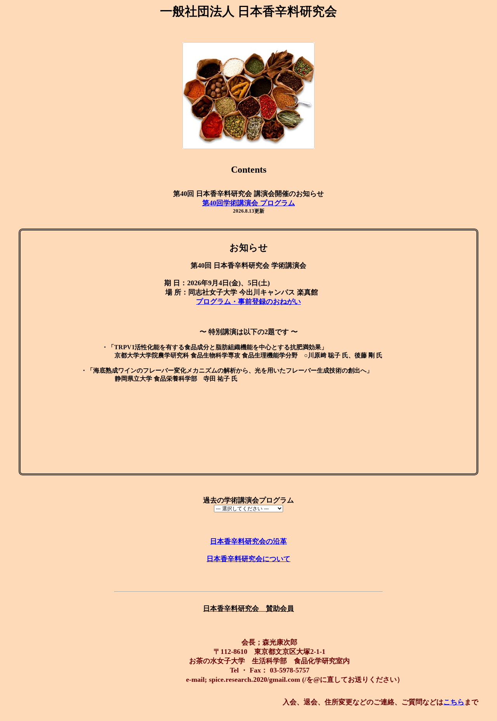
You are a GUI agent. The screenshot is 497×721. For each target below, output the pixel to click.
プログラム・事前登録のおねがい (248, 301)
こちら (453, 702)
